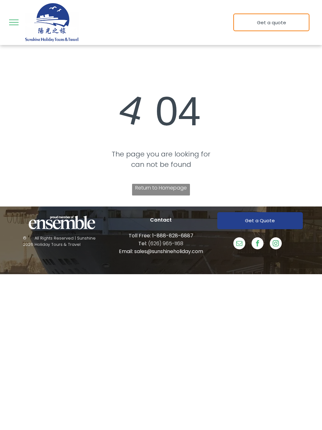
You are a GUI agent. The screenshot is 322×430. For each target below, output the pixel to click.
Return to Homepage (161, 187)
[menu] (14, 22)
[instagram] (276, 244)
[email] (239, 244)
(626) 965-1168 (165, 243)
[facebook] (258, 244)
